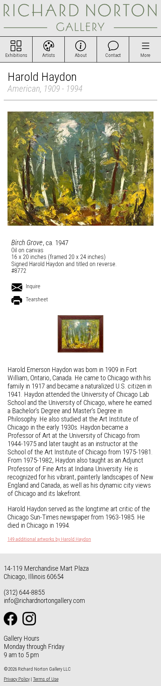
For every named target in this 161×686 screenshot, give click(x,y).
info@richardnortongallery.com (44, 600)
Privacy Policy (17, 679)
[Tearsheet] (16, 300)
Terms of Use (45, 679)
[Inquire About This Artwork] (16, 287)
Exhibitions (16, 55)
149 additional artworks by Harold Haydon (49, 539)
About (81, 55)
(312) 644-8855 (24, 592)
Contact (113, 55)
